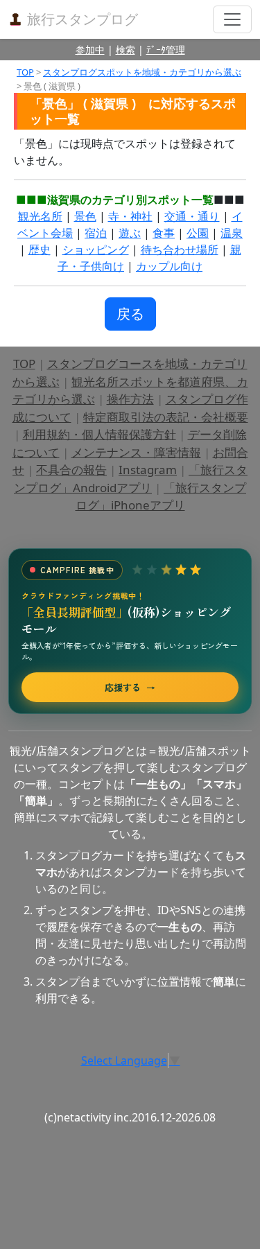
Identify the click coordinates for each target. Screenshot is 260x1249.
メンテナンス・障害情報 (136, 452)
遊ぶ (130, 233)
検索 (125, 49)
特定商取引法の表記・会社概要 (165, 417)
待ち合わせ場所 (179, 249)
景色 (85, 216)
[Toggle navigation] (232, 19)
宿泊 (96, 233)
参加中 (90, 49)
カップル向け (169, 266)
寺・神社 (130, 216)
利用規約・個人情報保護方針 (99, 434)
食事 (164, 233)
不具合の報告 (71, 470)
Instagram (148, 470)
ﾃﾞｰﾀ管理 (165, 49)
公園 (198, 233)
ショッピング (95, 249)
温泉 (231, 233)
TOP (25, 72)
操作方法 (130, 399)
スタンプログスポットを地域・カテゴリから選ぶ (142, 72)
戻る (130, 313)
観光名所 (40, 216)
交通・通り (192, 216)
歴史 (39, 249)
